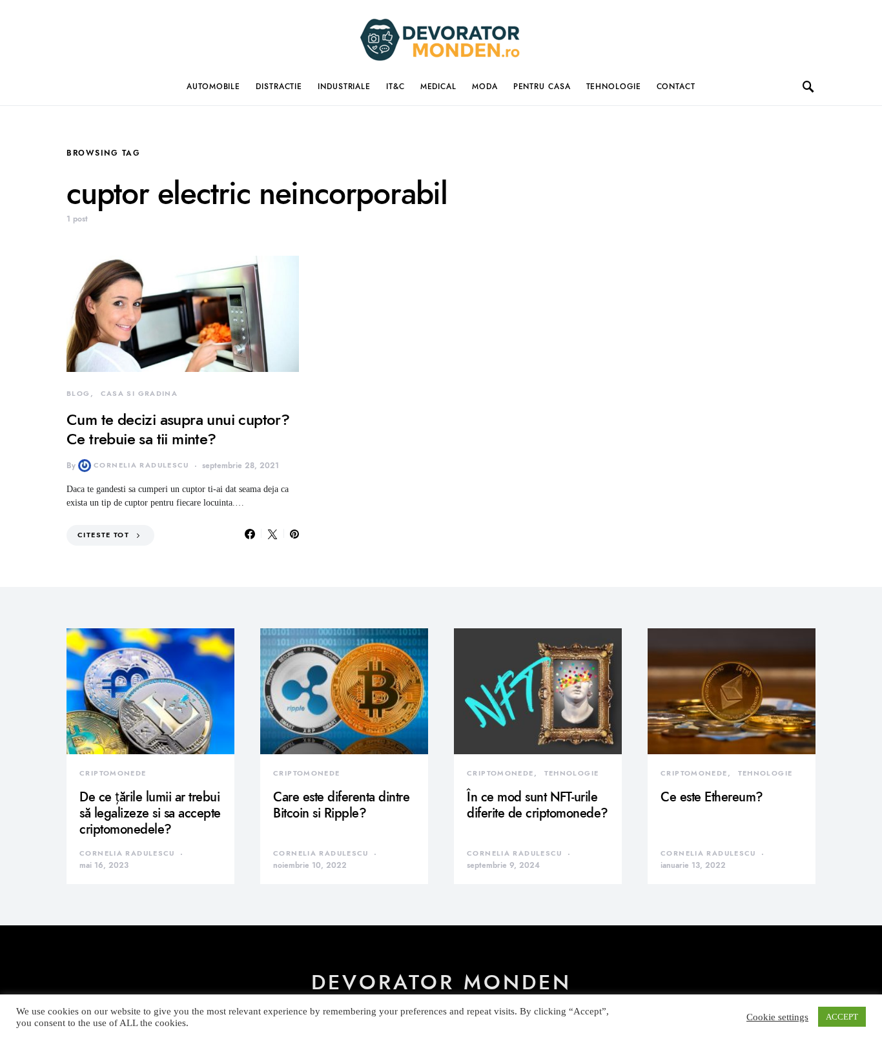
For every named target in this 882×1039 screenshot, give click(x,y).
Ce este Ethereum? (712, 797)
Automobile (213, 86)
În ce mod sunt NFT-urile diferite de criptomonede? (537, 805)
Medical (438, 86)
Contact (676, 86)
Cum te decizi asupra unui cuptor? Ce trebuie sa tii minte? (178, 429)
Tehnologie (613, 86)
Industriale (344, 86)
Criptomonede (113, 773)
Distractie (279, 86)
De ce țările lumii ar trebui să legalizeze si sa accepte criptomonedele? (150, 813)
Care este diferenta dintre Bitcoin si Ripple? (341, 805)
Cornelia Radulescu (141, 465)
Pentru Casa (542, 86)
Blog (78, 393)
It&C (395, 86)
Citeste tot (103, 535)
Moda (485, 86)
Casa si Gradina (139, 393)
